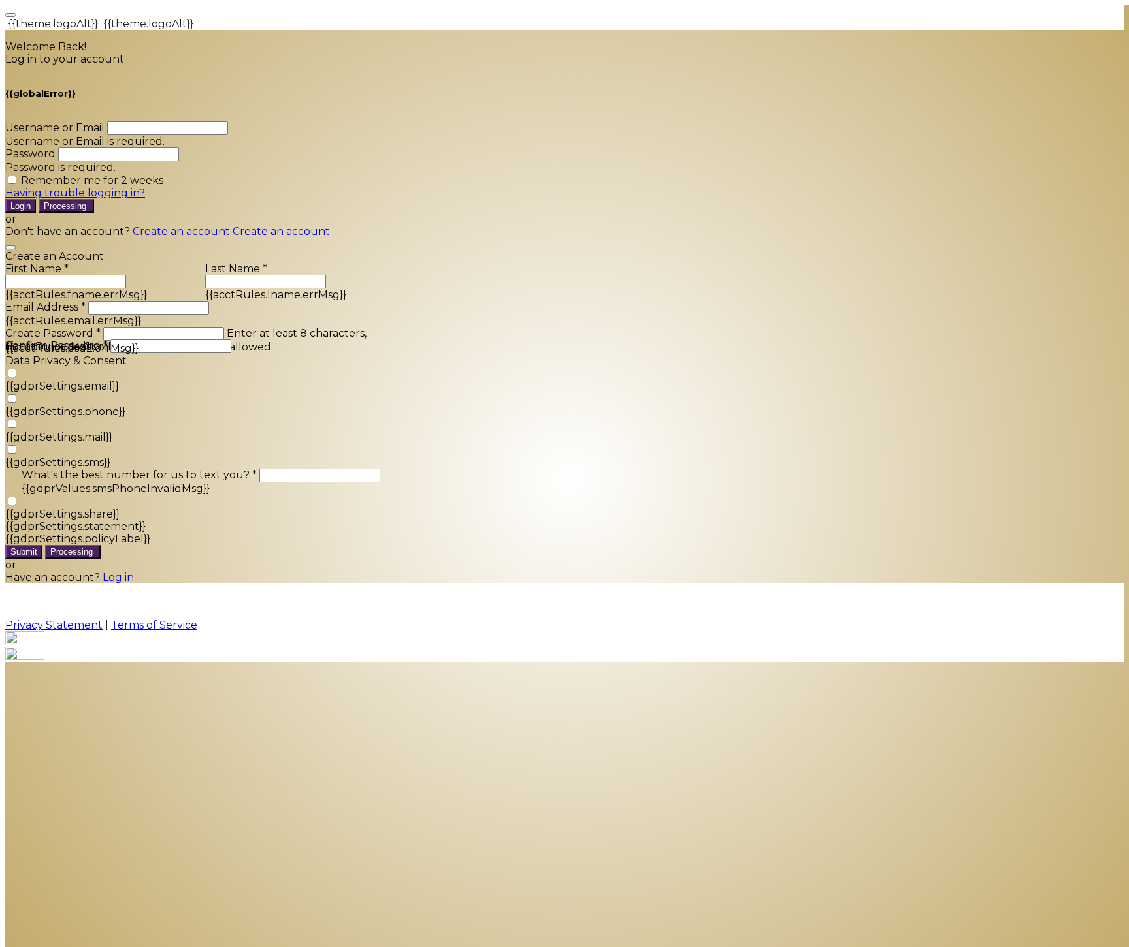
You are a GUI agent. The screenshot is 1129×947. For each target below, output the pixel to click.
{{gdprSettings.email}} (62, 386)
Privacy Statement (54, 625)
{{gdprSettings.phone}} (65, 411)
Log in (118, 577)
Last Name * (236, 268)
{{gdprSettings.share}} (62, 514)
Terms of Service (154, 625)
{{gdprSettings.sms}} (57, 462)
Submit (23, 552)
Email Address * (45, 307)
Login (20, 206)
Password (30, 153)
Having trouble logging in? (75, 193)
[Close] (10, 247)
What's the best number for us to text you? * (139, 475)
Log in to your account (64, 59)
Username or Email (55, 127)
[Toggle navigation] (10, 15)
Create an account (181, 231)
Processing (66, 206)
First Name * (37, 268)
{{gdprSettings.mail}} (58, 437)
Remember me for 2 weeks (92, 180)
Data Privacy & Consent (66, 360)
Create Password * (53, 333)
